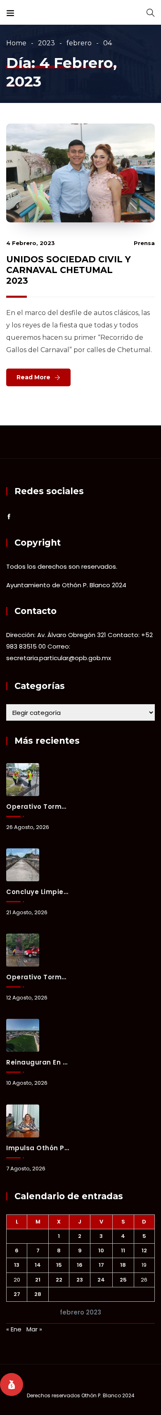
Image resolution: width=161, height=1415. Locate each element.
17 (101, 1265)
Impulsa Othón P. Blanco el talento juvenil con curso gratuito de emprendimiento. (37, 1148)
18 (123, 1265)
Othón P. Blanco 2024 (108, 1395)
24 (101, 1280)
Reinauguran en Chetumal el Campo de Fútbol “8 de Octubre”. (37, 1062)
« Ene (13, 1329)
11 (123, 1250)
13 (16, 1265)
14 (38, 1265)
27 (17, 1294)
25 (123, 1280)
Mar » (34, 1329)
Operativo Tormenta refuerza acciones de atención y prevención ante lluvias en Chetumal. (37, 977)
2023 (46, 43)
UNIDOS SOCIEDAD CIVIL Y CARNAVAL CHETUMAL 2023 (68, 270)
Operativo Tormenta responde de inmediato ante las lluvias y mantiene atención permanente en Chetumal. (37, 806)
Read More (33, 377)
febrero (79, 43)
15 (59, 1265)
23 (79, 1280)
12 (144, 1250)
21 (37, 1280)
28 (37, 1294)
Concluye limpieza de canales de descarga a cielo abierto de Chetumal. (37, 891)
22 (59, 1280)
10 (101, 1250)
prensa (144, 243)
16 (80, 1265)
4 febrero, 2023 (30, 243)
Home (16, 43)
